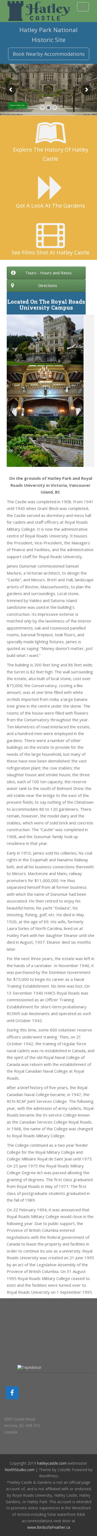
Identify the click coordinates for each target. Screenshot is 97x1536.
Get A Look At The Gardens (50, 205)
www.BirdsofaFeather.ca (48, 1527)
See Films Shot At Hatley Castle (50, 252)
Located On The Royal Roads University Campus (46, 304)
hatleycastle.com (52, 1463)
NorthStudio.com (19, 1469)
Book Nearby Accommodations (49, 54)
